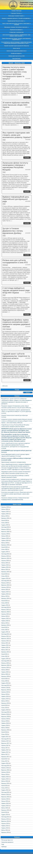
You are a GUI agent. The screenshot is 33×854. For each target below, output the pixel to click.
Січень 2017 (4, 761)
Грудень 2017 (4, 736)
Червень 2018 (5, 723)
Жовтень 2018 (5, 714)
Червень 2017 (5, 750)
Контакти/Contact (16, 58)
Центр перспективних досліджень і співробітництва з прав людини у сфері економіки (16, 35)
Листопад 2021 (5, 634)
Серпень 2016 (5, 772)
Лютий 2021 (4, 654)
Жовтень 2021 (5, 636)
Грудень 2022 (4, 605)
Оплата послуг (16, 48)
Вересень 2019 (5, 689)
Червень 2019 (5, 696)
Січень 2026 (4, 522)
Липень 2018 (4, 721)
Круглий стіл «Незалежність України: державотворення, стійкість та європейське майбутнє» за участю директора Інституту (16, 411)
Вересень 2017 (5, 743)
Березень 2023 (5, 598)
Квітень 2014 (4, 830)
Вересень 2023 (5, 585)
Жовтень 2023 (5, 582)
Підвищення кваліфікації (16, 29)
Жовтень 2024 (5, 556)
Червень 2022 (5, 618)
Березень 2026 (5, 518)
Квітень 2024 (4, 569)
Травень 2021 (5, 647)
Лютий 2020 (4, 678)
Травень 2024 (5, 567)
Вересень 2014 (5, 821)
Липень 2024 (4, 562)
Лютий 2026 (4, 520)
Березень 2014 (5, 832)
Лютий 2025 (4, 547)
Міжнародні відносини (7, 840)
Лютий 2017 (4, 758)
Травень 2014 (5, 828)
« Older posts (5, 385)
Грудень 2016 (4, 763)
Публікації (5, 265)
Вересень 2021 (5, 638)
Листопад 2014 (5, 816)
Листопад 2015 (5, 792)
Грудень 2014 (4, 814)
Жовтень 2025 (5, 529)
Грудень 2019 (4, 683)
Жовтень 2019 (5, 687)
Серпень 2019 (5, 692)
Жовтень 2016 (5, 767)
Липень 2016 (4, 774)
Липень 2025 (4, 536)
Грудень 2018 (4, 709)
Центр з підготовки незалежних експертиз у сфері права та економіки (16, 24)
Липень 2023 (4, 589)
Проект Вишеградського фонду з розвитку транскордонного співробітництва (16, 39)
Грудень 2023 (4, 578)
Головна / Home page (16, 10)
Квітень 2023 (4, 596)
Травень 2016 (5, 779)
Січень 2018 (4, 734)
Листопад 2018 (5, 712)
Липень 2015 (4, 801)
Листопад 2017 (5, 738)
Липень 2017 (4, 747)
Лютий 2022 (4, 627)
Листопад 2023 (5, 580)
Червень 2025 (5, 538)
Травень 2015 (5, 805)
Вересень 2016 (5, 770)
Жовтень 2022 (5, 609)
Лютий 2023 (4, 600)
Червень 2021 (5, 645)
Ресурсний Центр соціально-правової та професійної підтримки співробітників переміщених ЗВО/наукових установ (16, 43)
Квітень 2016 (4, 781)
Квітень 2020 (4, 674)
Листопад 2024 (5, 553)
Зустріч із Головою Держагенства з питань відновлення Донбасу (12, 230)
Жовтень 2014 (5, 819)
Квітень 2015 (4, 807)
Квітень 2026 (4, 516)
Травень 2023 (5, 594)
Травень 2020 (5, 672)
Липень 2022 (4, 616)
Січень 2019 (4, 707)
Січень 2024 (4, 576)
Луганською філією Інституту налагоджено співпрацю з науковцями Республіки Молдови (15, 166)
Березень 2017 (5, 756)
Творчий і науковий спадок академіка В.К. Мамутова (16, 45)
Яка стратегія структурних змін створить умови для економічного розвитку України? (16, 135)
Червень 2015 (5, 803)
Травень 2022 (5, 620)
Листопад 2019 (5, 685)
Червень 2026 (5, 511)
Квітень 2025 (4, 542)
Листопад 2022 (5, 607)
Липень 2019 (4, 694)
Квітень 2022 (4, 623)
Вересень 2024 (5, 558)
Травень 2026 (5, 513)
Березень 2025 (5, 545)
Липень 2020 (4, 669)
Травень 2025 (5, 540)
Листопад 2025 (5, 527)
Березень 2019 (5, 703)
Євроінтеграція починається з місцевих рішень (13, 462)
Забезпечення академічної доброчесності (16, 50)
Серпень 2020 (5, 667)
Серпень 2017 (5, 745)
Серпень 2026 (5, 507)
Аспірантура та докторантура (17, 32)
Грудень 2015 (4, 790)
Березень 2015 (5, 810)
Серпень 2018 (5, 718)
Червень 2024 (5, 565)
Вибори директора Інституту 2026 (17, 56)
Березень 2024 (5, 571)
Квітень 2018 (4, 727)
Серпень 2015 (5, 799)
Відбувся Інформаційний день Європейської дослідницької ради (15, 199)
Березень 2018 (5, 729)
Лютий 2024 (4, 574)
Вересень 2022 (5, 611)
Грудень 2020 (4, 658)
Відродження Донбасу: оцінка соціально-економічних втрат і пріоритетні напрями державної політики (16, 323)
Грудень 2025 (4, 525)
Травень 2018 (5, 725)
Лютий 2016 (4, 785)
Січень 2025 (4, 549)
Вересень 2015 (5, 796)
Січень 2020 (4, 680)
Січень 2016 (4, 787)
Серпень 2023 (5, 587)
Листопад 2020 (5, 660)
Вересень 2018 (5, 716)
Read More (27, 97)
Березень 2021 (5, 652)
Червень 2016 (5, 776)
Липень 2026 (4, 509)
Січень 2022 (4, 629)
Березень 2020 (5, 676)
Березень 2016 (5, 783)
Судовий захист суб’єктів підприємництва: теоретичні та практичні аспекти (16, 356)
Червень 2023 (5, 591)
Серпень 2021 (5, 640)
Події (4, 81)
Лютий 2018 (4, 732)
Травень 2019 (5, 698)
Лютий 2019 (4, 705)
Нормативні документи (7, 842)
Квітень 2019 (4, 701)
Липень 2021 (4, 643)
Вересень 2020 (5, 665)
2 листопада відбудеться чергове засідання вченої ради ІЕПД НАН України (16, 290)
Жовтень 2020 (5, 663)
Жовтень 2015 (5, 794)
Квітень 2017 (4, 754)
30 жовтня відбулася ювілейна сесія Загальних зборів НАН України (15, 105)
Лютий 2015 (4, 812)
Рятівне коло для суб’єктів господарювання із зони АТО (15, 261)
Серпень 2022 (5, 614)
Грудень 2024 (4, 551)
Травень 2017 (5, 752)
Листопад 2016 (5, 765)
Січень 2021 (4, 656)
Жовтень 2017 (5, 741)
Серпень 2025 (5, 533)
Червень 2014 (5, 825)
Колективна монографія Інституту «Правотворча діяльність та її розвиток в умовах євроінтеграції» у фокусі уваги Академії (16, 494)
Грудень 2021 (4, 631)
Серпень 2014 (5, 823)
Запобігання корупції (16, 53)
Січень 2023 (4, 602)
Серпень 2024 (5, 560)
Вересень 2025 (5, 531)
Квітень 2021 (4, 649)
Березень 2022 (5, 625)
